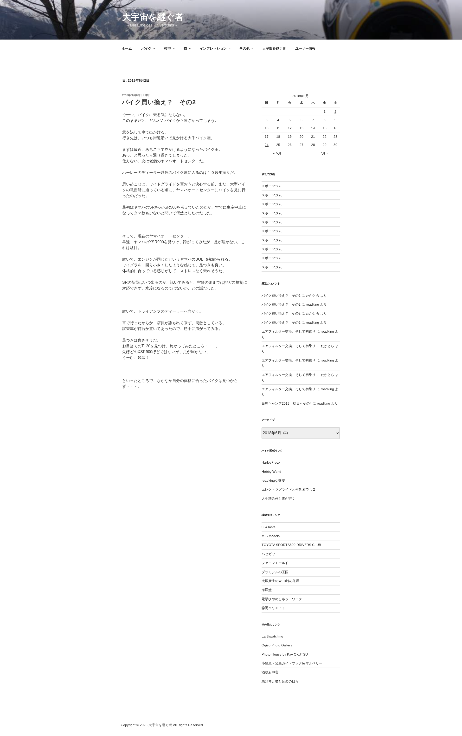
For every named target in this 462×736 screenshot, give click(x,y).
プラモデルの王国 (275, 572)
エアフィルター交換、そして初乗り (288, 331)
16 (335, 128)
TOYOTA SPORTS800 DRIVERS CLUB (291, 545)
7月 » (324, 153)
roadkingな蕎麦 (273, 480)
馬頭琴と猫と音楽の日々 (280, 681)
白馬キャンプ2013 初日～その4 (287, 403)
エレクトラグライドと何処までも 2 (288, 489)
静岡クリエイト (273, 608)
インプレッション (213, 48)
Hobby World (271, 471)
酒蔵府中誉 (270, 672)
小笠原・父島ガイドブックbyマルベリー (292, 663)
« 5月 (277, 153)
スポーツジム (272, 186)
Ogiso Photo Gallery (277, 645)
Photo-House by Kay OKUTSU (285, 654)
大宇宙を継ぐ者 (152, 17)
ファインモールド (275, 563)
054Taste (269, 527)
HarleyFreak (271, 462)
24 (267, 145)
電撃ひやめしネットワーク (282, 599)
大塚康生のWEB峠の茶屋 (280, 581)
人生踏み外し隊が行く (278, 498)
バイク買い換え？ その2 (159, 102)
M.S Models (271, 536)
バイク (146, 48)
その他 (244, 48)
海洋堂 (267, 590)
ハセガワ (268, 554)
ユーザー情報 (305, 48)
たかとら (312, 295)
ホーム (127, 48)
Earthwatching (272, 636)
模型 (167, 48)
